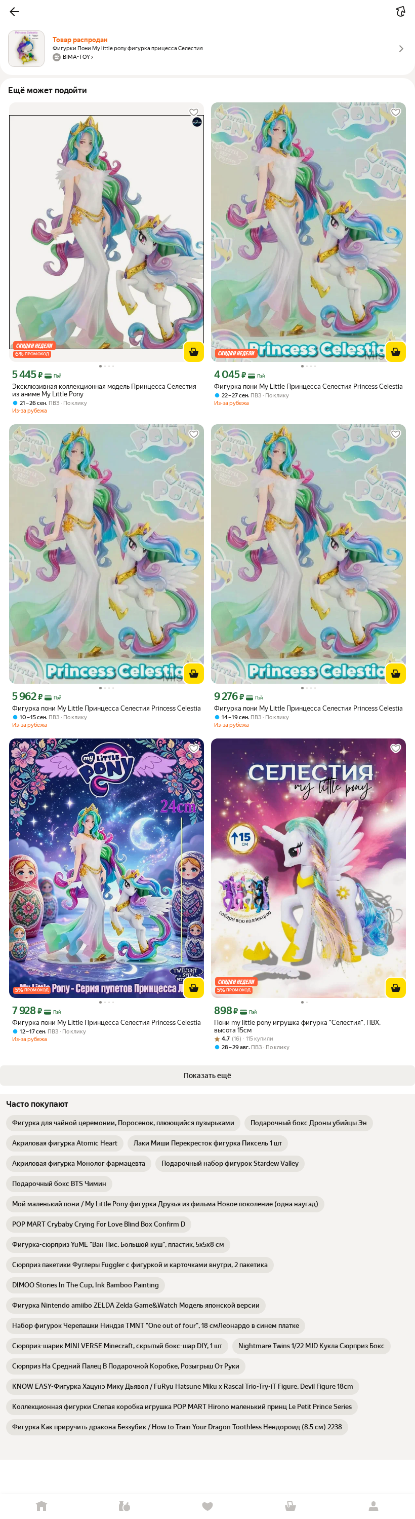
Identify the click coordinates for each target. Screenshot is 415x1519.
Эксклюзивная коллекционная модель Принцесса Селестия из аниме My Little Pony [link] (104, 390)
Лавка (124, 1506)
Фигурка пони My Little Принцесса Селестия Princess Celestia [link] (308, 386)
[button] (14, 12)
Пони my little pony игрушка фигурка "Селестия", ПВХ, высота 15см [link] (297, 1026)
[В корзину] (194, 352)
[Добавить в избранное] (194, 112)
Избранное (207, 1506)
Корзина (290, 1506)
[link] (123, 1123)
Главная (41, 1506)
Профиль (373, 1506)
